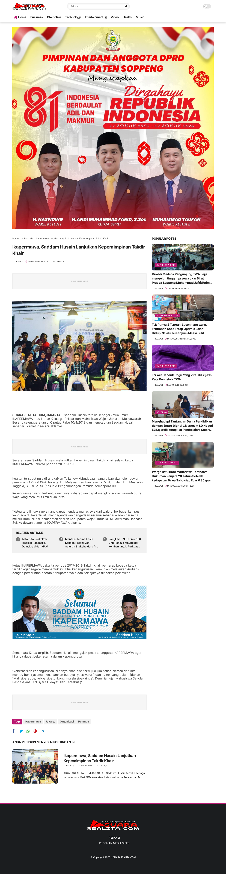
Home (22, 17)
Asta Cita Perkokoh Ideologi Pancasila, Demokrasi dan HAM (35, 542)
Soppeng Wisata (166, 265)
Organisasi (67, 721)
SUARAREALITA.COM (124, 857)
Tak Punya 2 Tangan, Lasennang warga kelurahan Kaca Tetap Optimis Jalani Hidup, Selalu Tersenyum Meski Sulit (179, 329)
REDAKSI (114, 837)
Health (127, 17)
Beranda (16, 238)
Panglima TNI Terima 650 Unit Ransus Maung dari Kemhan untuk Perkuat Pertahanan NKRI (125, 542)
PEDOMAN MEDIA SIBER (114, 843)
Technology (73, 17)
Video (114, 17)
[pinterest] (37, 731)
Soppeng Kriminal (167, 462)
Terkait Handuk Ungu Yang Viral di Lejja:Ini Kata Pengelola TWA (182, 377)
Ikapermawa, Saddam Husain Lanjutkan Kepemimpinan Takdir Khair (100, 758)
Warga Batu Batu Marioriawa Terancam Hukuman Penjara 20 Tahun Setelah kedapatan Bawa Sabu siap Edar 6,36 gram (182, 476)
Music (140, 17)
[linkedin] (44, 731)
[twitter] (22, 731)
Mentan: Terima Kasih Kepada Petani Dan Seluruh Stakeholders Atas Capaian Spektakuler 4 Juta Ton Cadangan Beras (82, 542)
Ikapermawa (33, 721)
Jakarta (50, 721)
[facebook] (15, 731)
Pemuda (28, 238)
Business (36, 17)
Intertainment (94, 17)
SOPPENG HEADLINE (167, 315)
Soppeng (161, 412)
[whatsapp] (29, 731)
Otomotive (54, 17)
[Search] (126, 6)
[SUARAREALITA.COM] (29, 8)
